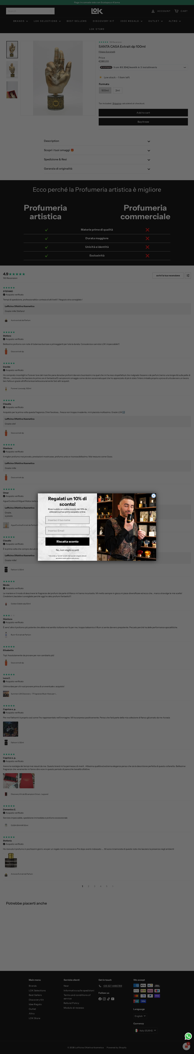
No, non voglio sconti (67, 550)
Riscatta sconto (68, 541)
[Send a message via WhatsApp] (188, 1036)
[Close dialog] (154, 496)
